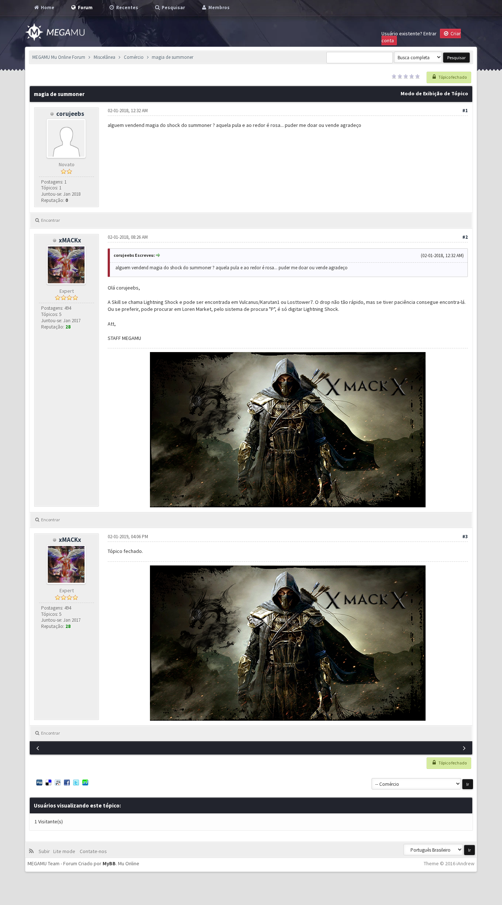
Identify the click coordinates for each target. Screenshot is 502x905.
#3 (465, 536)
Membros (218, 7)
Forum (85, 7)
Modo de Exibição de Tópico (434, 93)
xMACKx (70, 240)
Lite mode (65, 851)
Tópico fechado (452, 77)
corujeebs (70, 114)
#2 (465, 237)
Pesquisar (173, 7)
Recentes (126, 7)
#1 (465, 110)
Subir (45, 851)
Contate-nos (93, 851)
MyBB (109, 863)
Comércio (134, 57)
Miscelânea (104, 57)
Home (47, 7)
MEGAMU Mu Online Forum (58, 57)
